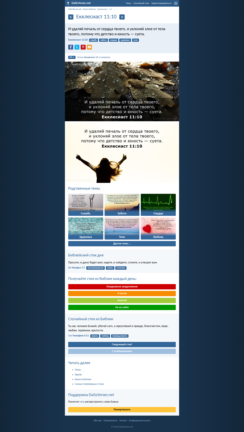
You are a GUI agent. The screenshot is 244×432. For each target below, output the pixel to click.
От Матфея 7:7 (76, 268)
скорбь (93, 40)
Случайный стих (141, 3)
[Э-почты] (90, 48)
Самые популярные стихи (89, 384)
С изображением (122, 351)
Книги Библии (89, 9)
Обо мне (97, 420)
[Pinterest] (84, 48)
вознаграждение (96, 268)
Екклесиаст (103, 9)
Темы (128, 3)
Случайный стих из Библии (90, 319)
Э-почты (122, 293)
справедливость (119, 336)
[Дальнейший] (121, 17)
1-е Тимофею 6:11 (78, 335)
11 (110, 9)
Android (122, 300)
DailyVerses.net (74, 9)
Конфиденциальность (140, 420)
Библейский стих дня (85, 255)
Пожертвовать (122, 409)
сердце (113, 40)
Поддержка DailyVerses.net (91, 395)
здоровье (125, 40)
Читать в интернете (93, 57)
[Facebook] (71, 48)
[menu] (175, 4)
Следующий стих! (122, 344)
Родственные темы (84, 189)
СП (71, 57)
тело (135, 40)
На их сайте (122, 307)
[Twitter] (78, 48)
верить (95, 336)
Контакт (123, 420)
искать (110, 268)
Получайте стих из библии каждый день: (102, 279)
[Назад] (70, 17)
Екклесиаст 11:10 (78, 40)
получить (121, 268)
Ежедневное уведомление (122, 286)
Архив (78, 374)
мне (82, 402)
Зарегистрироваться (161, 3)
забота (103, 40)
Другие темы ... (122, 243)
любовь (105, 336)
